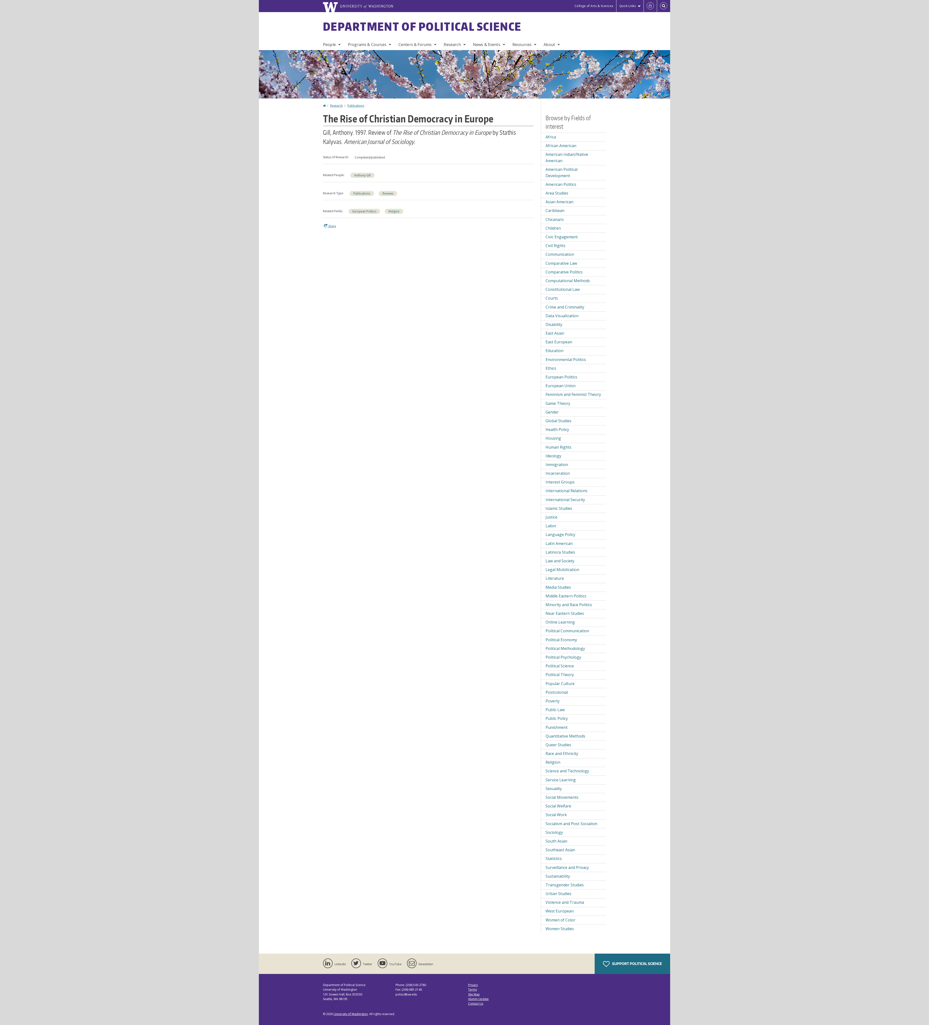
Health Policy (557, 429)
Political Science (560, 666)
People (329, 44)
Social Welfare (558, 806)
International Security (565, 499)
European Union (561, 385)
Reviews (387, 193)
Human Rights (558, 447)
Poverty (553, 701)
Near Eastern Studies (565, 613)
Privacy (473, 985)
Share (332, 226)
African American (561, 145)
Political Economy (561, 639)
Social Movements (562, 797)
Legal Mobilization (562, 569)
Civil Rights (555, 245)
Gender (552, 412)
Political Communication (567, 630)
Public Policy (557, 718)
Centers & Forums (415, 44)
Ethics (551, 368)
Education (554, 350)
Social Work (556, 814)
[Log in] (650, 6)
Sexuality (554, 788)
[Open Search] (663, 6)
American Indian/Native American (567, 157)
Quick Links (627, 6)
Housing (553, 438)
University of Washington (351, 1014)
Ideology (553, 456)
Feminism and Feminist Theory (573, 394)
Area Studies (557, 193)
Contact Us (475, 1004)
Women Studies (560, 928)
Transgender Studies (565, 885)
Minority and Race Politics (569, 604)
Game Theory (558, 403)
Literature (555, 578)
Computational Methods (568, 280)
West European (560, 911)
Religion (394, 211)
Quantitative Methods (565, 736)
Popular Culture (560, 683)
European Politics (364, 211)
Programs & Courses (367, 44)
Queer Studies (558, 744)
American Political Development (561, 172)
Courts (552, 298)
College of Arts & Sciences (594, 6)
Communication (560, 254)
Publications (355, 106)
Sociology (554, 832)
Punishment (557, 727)
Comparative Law (561, 263)
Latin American (559, 543)
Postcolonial (557, 692)
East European (559, 342)
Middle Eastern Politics (566, 596)
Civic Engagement (562, 237)
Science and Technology (567, 771)
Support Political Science (636, 964)
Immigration (557, 464)
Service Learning (561, 780)
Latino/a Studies (560, 552)
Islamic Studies (559, 508)
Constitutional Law (563, 289)
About (549, 44)
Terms (472, 989)
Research (452, 44)
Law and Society (560, 561)
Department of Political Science (422, 26)
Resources (522, 44)
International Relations (566, 490)
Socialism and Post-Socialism (571, 823)
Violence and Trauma (565, 902)
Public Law (555, 709)
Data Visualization (562, 315)
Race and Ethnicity (562, 753)
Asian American (559, 201)
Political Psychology (563, 657)
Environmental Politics (566, 359)
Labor (551, 525)
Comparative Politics (564, 272)
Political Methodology (565, 648)
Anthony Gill (362, 175)
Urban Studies (558, 893)
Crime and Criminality (565, 307)
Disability (554, 324)
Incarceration (558, 473)
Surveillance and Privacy (567, 867)
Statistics (554, 858)
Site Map (474, 994)
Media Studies (558, 587)
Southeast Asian (560, 849)
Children (553, 228)
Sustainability (558, 876)
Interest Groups (560, 482)
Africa (551, 137)
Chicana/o (555, 219)
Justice (551, 517)
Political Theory (560, 674)
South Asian (556, 841)
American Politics (561, 184)
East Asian (555, 333)
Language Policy (560, 534)
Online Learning (560, 622)
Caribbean (555, 210)
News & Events (486, 44)
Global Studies (558, 420)
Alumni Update (478, 999)
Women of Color (560, 920)
